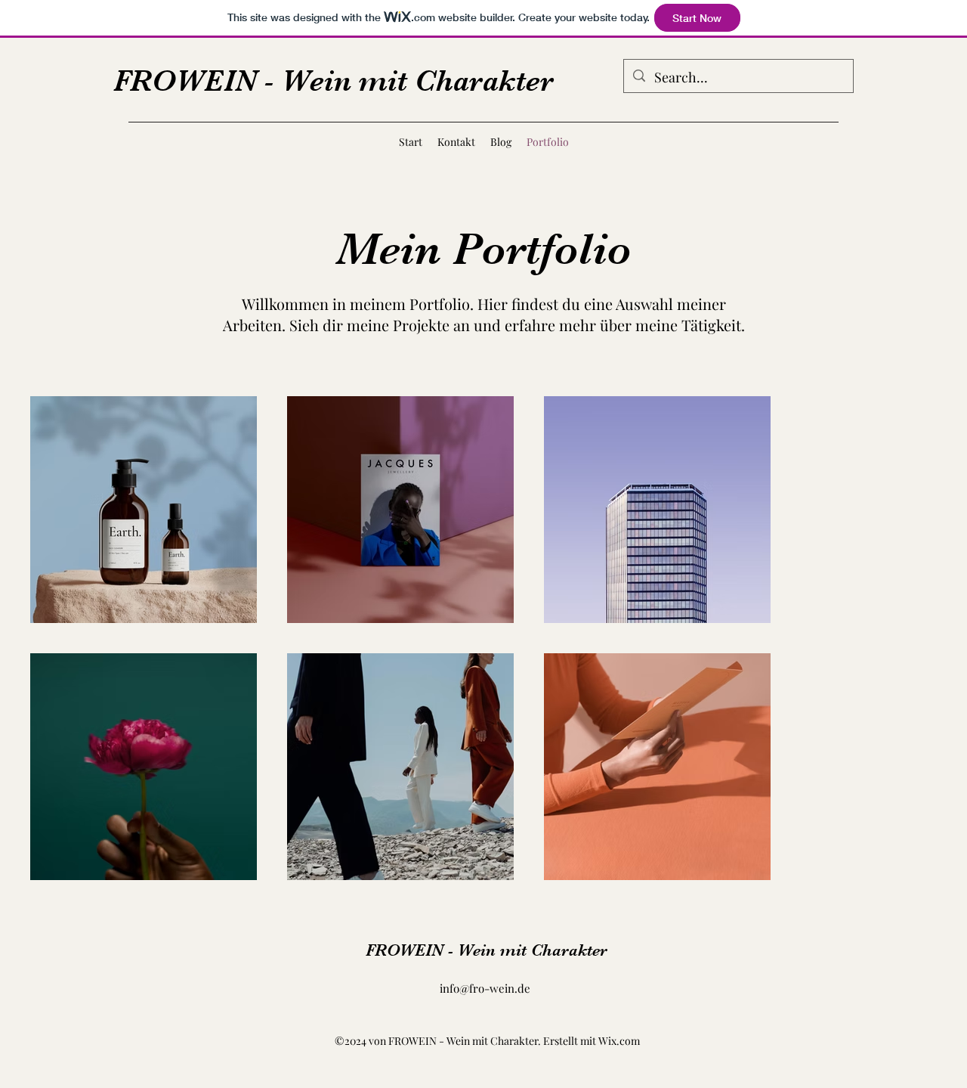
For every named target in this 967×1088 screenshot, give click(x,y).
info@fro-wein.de (485, 988)
